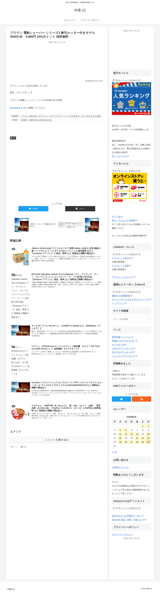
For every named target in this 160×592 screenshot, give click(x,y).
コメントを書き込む (57, 439)
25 (120, 442)
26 (126, 442)
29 (143, 442)
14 (137, 434)
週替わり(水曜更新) (121, 296)
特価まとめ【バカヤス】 (123, 341)
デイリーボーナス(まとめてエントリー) (130, 299)
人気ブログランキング (122, 348)
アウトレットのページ (122, 277)
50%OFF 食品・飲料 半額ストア (128, 520)
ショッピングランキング (123, 356)
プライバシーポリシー (122, 534)
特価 (14, 138)
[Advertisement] (57, 60)
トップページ (118, 303)
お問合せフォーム (120, 467)
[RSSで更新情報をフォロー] (141, 399)
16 (148, 434)
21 (137, 438)
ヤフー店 (116, 217)
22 (143, 438)
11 (120, 434)
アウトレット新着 (120, 266)
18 (120, 438)
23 (148, 438)
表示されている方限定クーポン (126, 516)
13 (131, 434)
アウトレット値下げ (121, 258)
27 (131, 442)
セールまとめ (118, 344)
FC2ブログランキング (122, 352)
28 (137, 442)
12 (126, 434)
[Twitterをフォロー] (121, 399)
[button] (149, 319)
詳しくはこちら (119, 156)
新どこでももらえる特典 (123, 220)
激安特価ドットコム (121, 337)
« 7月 (114, 452)
